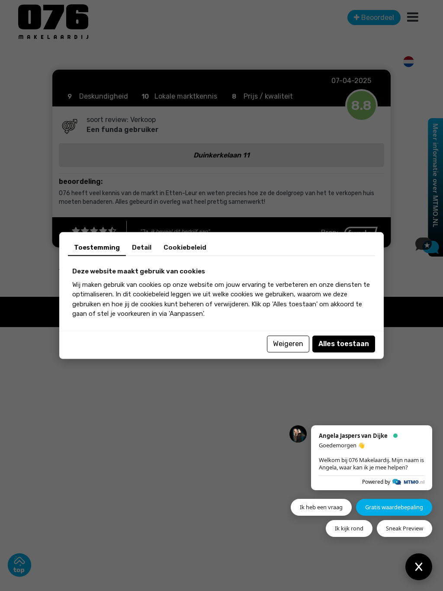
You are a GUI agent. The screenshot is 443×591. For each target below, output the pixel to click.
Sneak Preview (404, 528)
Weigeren (288, 344)
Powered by (376, 481)
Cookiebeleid (185, 247)
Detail (141, 247)
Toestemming (97, 247)
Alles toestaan (343, 344)
